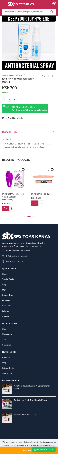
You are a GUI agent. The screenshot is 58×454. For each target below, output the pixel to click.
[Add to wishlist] (22, 170)
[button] (24, 216)
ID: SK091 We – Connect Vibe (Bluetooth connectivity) (13, 197)
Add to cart (29, 450)
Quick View (12, 208)
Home (4, 75)
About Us (6, 357)
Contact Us (7, 373)
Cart (4, 339)
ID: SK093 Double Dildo (41, 194)
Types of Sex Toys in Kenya (25, 414)
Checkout (6, 345)
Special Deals (8, 279)
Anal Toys (6, 305)
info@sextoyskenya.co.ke (17, 256)
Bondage (6, 300)
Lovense (5, 316)
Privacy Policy (8, 368)
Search (52, 12)
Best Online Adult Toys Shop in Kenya (30, 400)
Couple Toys (7, 295)
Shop (11, 75)
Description (9, 131)
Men (4, 290)
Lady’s (4, 284)
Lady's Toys (19, 75)
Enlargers (6, 311)
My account (7, 334)
